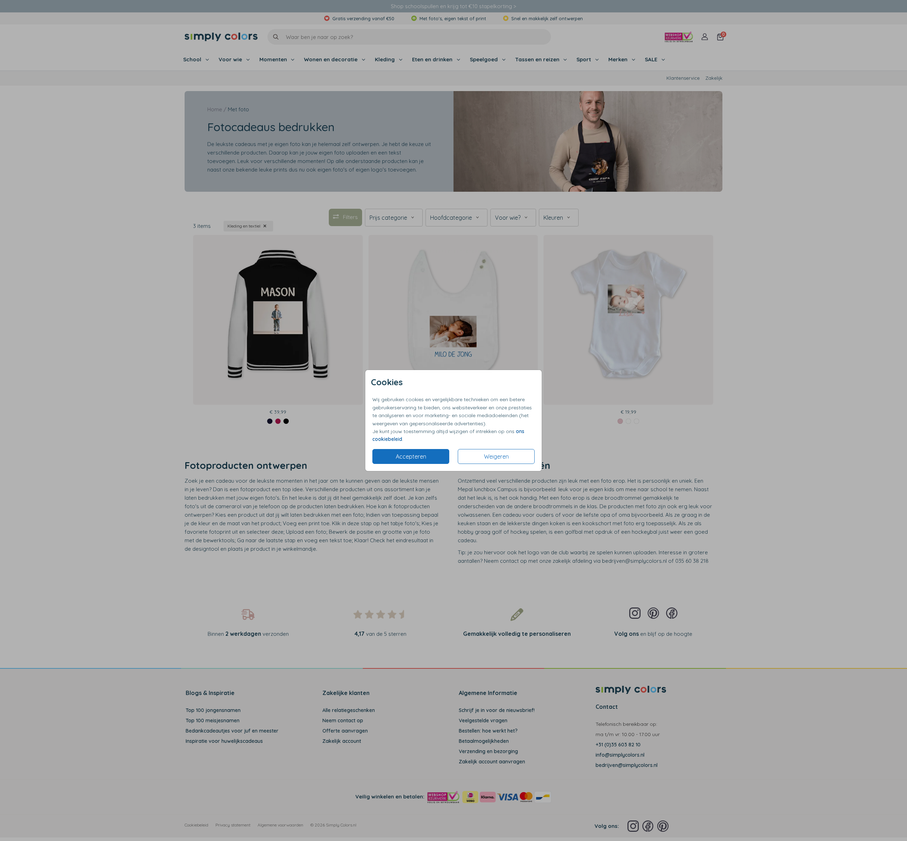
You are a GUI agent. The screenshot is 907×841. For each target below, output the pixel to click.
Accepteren (411, 456)
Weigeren (496, 456)
